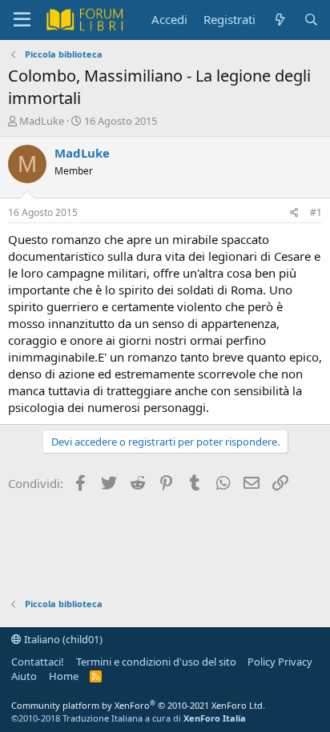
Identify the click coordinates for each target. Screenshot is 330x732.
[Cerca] (311, 19)
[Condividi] (294, 213)
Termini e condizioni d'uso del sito (156, 661)
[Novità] (279, 19)
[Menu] (22, 20)
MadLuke (41, 121)
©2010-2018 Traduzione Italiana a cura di (128, 718)
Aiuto (24, 676)
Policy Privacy (280, 661)
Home (63, 676)
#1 (316, 212)
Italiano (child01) (62, 639)
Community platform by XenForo (138, 705)
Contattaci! (37, 661)
